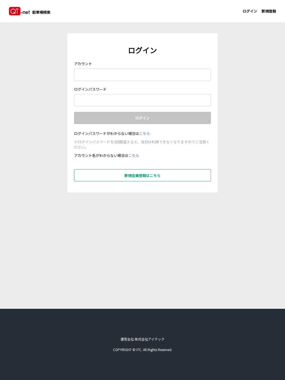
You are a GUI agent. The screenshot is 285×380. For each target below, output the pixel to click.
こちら (144, 133)
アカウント (83, 63)
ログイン (250, 11)
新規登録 (269, 11)
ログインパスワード (90, 89)
